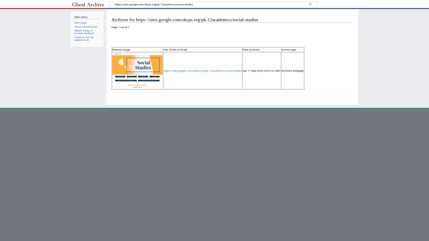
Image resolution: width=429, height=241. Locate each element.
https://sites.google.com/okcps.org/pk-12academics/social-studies (203, 70)
